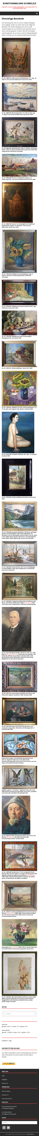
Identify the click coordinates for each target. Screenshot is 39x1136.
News (3, 1076)
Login (10, 1041)
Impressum (5, 1083)
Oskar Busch (28, 603)
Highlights (4, 1079)
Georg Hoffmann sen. (12, 654)
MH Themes (31, 1134)
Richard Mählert (31, 875)
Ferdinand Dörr (10, 913)
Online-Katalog (6, 1091)
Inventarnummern (7, 1098)
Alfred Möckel (14, 947)
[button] (36, 13)
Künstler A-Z (5, 1095)
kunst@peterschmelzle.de (9, 1114)
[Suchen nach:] (19, 1013)
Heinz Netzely (10, 837)
